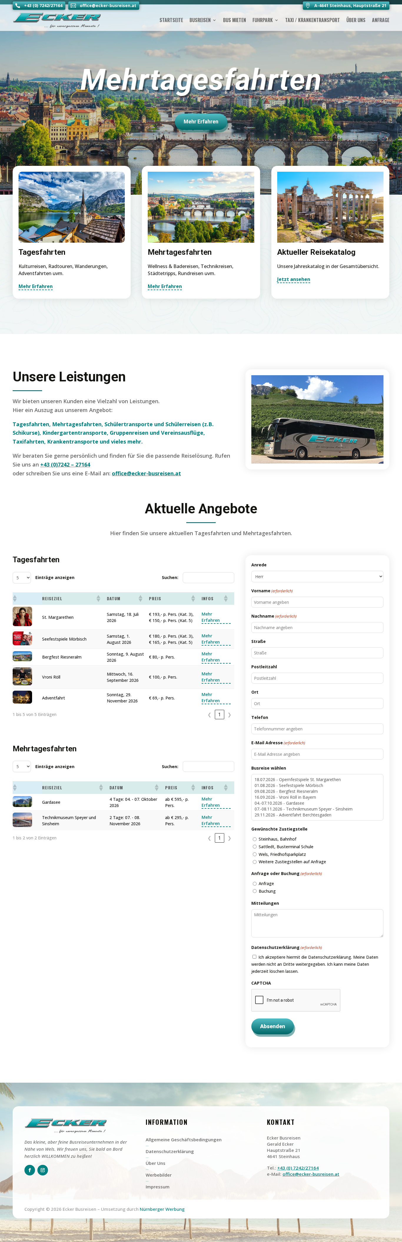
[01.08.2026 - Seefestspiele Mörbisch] (317, 785)
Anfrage (380, 20)
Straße (258, 641)
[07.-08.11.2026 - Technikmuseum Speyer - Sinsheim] (317, 809)
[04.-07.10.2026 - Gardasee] (317, 803)
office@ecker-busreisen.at (146, 473)
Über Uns (356, 20)
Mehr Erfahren (201, 121)
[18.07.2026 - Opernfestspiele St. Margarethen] (317, 780)
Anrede (259, 565)
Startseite (171, 20)
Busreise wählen (268, 768)
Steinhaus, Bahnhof (277, 839)
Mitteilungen (265, 903)
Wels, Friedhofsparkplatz (282, 854)
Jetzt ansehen (293, 279)
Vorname (272, 590)
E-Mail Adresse (278, 742)
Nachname (274, 616)
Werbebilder (159, 1175)
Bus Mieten (234, 20)
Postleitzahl (264, 666)
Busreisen (200, 20)
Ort (254, 692)
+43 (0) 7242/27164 (298, 1168)
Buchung (267, 891)
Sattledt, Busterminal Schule (286, 846)
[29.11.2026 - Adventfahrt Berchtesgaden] (317, 815)
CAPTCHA (261, 983)
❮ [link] (209, 714)
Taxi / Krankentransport (312, 20)
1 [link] (219, 714)
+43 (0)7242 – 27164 (65, 464)
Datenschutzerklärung (170, 1151)
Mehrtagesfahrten (201, 79)
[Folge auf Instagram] (42, 1170)
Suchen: (170, 577)
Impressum (158, 1187)
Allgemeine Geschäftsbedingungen (184, 1139)
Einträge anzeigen (54, 577)
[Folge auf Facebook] (29, 1170)
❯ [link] (229, 714)
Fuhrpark (263, 20)
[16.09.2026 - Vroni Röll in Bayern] (317, 797)
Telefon (259, 717)
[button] (14, 598)
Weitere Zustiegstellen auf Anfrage (292, 861)
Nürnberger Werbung (162, 1209)
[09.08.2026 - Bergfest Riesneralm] (317, 791)
